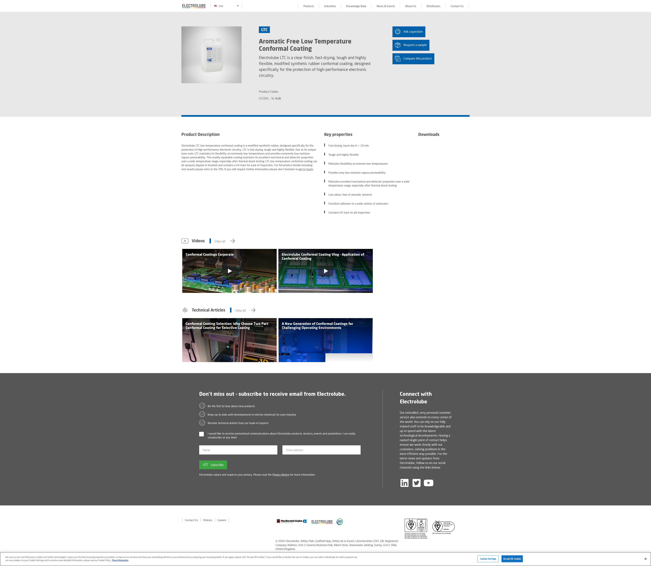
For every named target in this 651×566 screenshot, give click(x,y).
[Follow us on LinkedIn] (404, 483)
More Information (120, 560)
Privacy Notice (280, 474)
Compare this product (417, 58)
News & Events (386, 6)
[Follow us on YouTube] (428, 483)
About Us (410, 6)
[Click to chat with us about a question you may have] (647, 25)
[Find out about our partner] (291, 521)
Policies (207, 520)
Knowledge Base (356, 6)
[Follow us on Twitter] (416, 483)
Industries (330, 6)
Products (308, 6)
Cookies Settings (488, 558)
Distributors (433, 6)
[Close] (645, 558)
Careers (221, 520)
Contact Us (457, 6)
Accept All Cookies (512, 558)
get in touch (306, 169)
